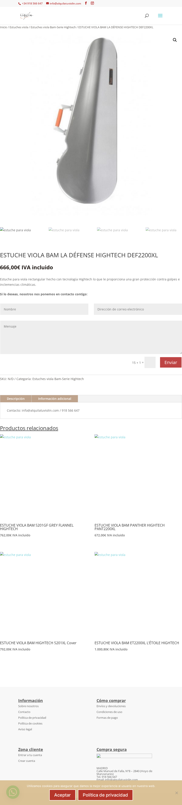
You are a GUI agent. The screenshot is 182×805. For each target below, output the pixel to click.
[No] (176, 793)
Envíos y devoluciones (111, 706)
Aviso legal (25, 729)
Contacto (24, 712)
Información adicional (54, 398)
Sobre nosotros (28, 706)
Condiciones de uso (109, 712)
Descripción (16, 398)
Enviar (170, 362)
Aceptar (62, 795)
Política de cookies (30, 723)
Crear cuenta (26, 761)
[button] (175, 40)
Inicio (3, 27)
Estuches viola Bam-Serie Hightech (53, 27)
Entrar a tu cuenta (30, 755)
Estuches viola (19, 27)
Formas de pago (107, 718)
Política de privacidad (32, 718)
